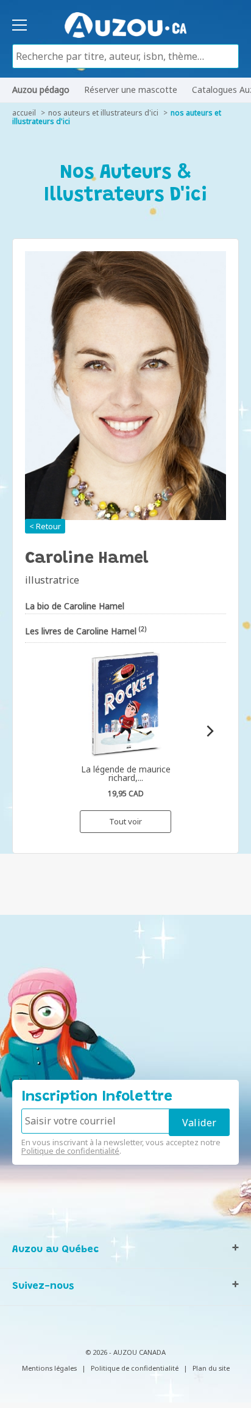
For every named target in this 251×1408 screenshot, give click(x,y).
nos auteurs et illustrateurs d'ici (103, 113)
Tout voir (125, 821)
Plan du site (211, 1368)
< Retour (45, 526)
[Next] (209, 731)
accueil (24, 113)
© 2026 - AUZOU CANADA (125, 1352)
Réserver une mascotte (130, 89)
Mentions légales (49, 1368)
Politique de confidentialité (70, 1150)
